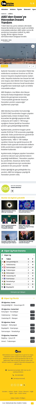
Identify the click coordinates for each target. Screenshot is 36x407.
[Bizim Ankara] (7, 3)
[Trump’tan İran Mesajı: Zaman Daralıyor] (27, 236)
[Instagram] (18, 385)
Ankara (12, 9)
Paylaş (5, 66)
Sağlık (31, 391)
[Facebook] (11, 385)
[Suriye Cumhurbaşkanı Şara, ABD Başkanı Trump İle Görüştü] (9, 219)
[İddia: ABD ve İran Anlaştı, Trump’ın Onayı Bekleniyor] (27, 219)
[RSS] (24, 385)
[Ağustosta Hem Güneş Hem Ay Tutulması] (9, 205)
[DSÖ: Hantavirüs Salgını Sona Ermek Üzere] (27, 205)
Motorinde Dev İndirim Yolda (16, 403)
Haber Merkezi (16, 187)
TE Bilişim (22, 398)
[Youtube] (21, 385)
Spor (34, 9)
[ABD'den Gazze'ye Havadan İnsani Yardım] (18, 53)
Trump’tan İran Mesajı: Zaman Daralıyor (26, 242)
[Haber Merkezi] (5, 188)
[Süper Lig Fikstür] (34, 298)
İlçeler (19, 9)
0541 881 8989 (19, 375)
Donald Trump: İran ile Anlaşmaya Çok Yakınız (8, 242)
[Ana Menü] (33, 3)
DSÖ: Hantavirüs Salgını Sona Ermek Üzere (26, 211)
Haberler (3, 14)
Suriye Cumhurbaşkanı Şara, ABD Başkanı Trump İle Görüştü (8, 227)
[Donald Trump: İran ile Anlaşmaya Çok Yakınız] (9, 236)
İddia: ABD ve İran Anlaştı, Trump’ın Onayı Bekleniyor (26, 227)
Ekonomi (27, 9)
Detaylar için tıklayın (18, 292)
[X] (15, 385)
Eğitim (11, 393)
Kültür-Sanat (22, 393)
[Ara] (31, 3)
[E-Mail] (12, 191)
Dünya (10, 14)
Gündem (4, 9)
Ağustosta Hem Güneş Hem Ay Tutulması (8, 211)
